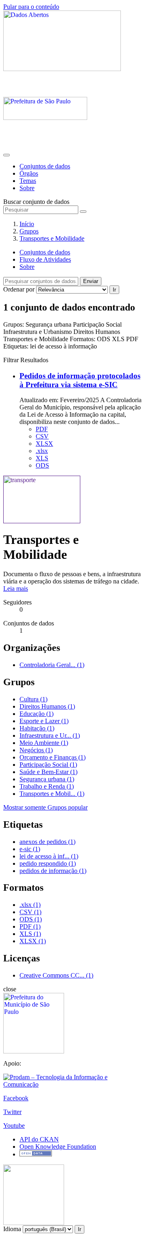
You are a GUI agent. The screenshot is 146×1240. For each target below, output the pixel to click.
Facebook (15, 1098)
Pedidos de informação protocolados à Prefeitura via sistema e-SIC (79, 380)
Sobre (26, 188)
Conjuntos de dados (44, 166)
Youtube (14, 1125)
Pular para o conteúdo (31, 6)
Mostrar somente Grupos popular (45, 807)
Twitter (12, 1111)
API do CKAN (39, 1139)
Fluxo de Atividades (45, 259)
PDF (42, 429)
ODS (42, 465)
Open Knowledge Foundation (57, 1146)
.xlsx (42, 450)
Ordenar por (18, 289)
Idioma (12, 1228)
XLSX (44, 443)
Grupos (29, 231)
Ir (114, 290)
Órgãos (28, 173)
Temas (27, 180)
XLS (42, 458)
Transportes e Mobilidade (51, 238)
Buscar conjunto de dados (36, 201)
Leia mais (15, 588)
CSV (42, 436)
